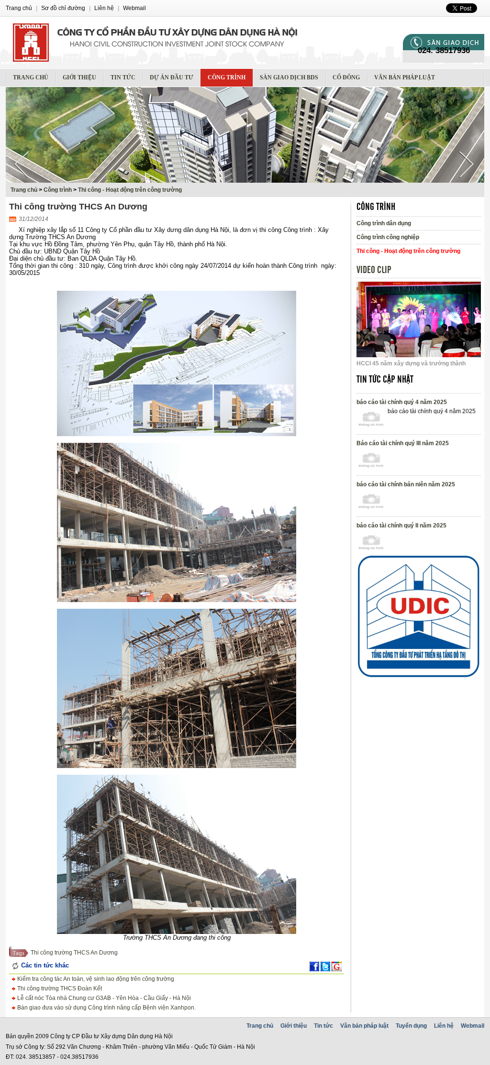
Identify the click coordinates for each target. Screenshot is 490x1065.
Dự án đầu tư (171, 77)
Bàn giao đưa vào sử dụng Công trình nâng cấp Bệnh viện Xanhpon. (106, 1007)
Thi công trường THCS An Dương (74, 952)
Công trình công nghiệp (387, 237)
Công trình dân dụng (383, 223)
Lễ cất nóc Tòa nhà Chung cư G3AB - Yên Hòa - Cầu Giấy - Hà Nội (103, 998)
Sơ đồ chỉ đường (63, 8)
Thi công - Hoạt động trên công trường (130, 190)
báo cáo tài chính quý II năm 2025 (401, 544)
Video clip (373, 270)
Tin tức (123, 77)
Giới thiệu (79, 77)
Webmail (472, 1025)
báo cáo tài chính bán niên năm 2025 (405, 503)
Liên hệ (444, 1025)
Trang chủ (30, 77)
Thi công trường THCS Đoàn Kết (59, 988)
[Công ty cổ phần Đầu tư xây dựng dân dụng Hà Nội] (204, 42)
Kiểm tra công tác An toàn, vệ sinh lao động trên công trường (95, 979)
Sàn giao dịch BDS (289, 77)
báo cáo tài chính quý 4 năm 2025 (401, 421)
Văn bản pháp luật (404, 77)
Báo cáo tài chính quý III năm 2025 (402, 462)
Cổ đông (346, 77)
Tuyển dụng (411, 1025)
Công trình (226, 77)
